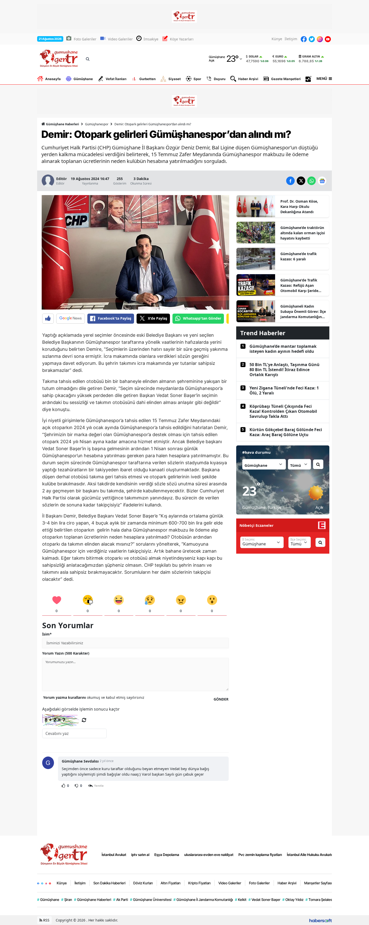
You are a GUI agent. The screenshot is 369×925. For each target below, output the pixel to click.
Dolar (253, 56)
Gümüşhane (83, 79)
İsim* (47, 634)
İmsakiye (151, 39)
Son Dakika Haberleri (109, 883)
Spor (197, 79)
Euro (279, 56)
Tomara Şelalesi (319, 899)
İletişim (291, 38)
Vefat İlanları (116, 79)
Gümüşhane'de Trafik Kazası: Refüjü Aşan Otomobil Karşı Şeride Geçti (299, 285)
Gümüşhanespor (96, 124)
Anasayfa (53, 79)
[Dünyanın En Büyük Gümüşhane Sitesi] (64, 854)
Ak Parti (120, 899)
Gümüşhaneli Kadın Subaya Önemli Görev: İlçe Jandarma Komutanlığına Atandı (303, 311)
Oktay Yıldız (292, 899)
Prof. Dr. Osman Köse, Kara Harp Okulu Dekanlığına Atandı (299, 206)
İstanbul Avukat (114, 854)
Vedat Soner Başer (264, 899)
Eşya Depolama (166, 854)
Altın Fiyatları (170, 883)
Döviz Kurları (143, 883)
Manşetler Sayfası (318, 883)
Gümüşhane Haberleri (62, 124)
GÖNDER (221, 699)
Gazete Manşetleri (286, 79)
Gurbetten (147, 79)
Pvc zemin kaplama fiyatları (260, 854)
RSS (45, 920)
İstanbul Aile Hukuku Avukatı (309, 854)
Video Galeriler (120, 39)
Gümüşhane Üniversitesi (150, 899)
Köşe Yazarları (182, 39)
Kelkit (241, 899)
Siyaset (174, 79)
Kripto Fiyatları (199, 883)
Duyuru (219, 79)
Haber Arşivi (248, 79)
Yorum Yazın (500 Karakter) (65, 653)
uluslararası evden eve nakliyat (208, 854)
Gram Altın (311, 56)
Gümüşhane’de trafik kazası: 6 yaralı (298, 256)
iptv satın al (140, 854)
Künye (277, 38)
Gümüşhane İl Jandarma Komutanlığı (203, 899)
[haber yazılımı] (320, 920)
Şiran (66, 899)
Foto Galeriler (85, 39)
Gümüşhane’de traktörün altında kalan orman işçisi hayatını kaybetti (302, 233)
